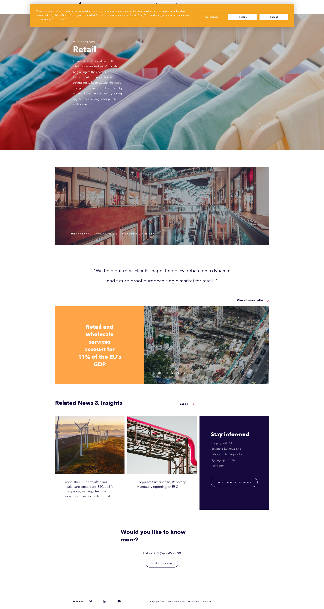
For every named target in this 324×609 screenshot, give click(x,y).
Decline (243, 17)
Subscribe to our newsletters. (234, 482)
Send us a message (162, 563)
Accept (274, 17)
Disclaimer (194, 601)
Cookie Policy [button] (136, 15)
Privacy (207, 601)
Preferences (211, 17)
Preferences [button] (58, 19)
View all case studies (250, 300)
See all (184, 404)
